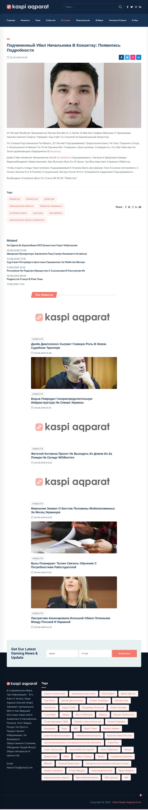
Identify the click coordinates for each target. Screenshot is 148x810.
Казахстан (32, 199)
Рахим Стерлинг (116, 721)
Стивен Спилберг (98, 700)
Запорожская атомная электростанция (107, 763)
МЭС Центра (111, 777)
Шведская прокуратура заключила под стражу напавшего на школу (47, 254)
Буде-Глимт (90, 728)
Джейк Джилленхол (72, 700)
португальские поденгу (57, 777)
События (50, 20)
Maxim (101, 756)
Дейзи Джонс (128, 693)
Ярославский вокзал (87, 777)
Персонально (83, 20)
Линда (65, 714)
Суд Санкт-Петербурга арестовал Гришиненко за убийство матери (46, 262)
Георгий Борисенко (68, 763)
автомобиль (64, 157)
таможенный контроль (88, 735)
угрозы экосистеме (54, 693)
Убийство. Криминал (51, 206)
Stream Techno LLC (124, 714)
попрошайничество (101, 770)
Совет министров (53, 749)
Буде (64, 728)
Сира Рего (113, 742)
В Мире (99, 20)
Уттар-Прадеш (77, 770)
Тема (37, 20)
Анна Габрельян (109, 749)
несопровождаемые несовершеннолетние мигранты (72, 742)
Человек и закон (117, 20)
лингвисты (50, 707)
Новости (25, 20)
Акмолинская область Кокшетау (27, 220)
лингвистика (121, 700)
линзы (127, 749)
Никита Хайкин (111, 728)
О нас (135, 20)
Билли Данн (108, 693)
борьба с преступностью (87, 721)
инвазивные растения (84, 693)
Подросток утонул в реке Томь (25, 279)
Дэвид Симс (50, 756)
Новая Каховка (118, 707)
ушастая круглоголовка (57, 735)
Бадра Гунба (69, 707)
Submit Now (124, 653)
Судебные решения (121, 756)
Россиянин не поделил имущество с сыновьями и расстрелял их (46, 271)
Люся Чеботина (83, 714)
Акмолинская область (21, 206)
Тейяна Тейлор (83, 756)
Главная (11, 20)
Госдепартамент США (56, 721)
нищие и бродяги (53, 770)
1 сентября (50, 714)
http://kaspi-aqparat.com (126, 802)
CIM (126, 777)
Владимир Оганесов (93, 707)
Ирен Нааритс (126, 770)
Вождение (49, 728)
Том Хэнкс (49, 700)
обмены (103, 714)
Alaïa (66, 756)
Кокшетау (55, 151)
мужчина (38, 213)
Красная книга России (119, 735)
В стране (65, 20)
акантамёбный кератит (81, 749)
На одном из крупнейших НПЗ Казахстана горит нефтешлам (42, 245)
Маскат (48, 763)
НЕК (75, 728)
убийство (49, 199)
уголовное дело (18, 213)
